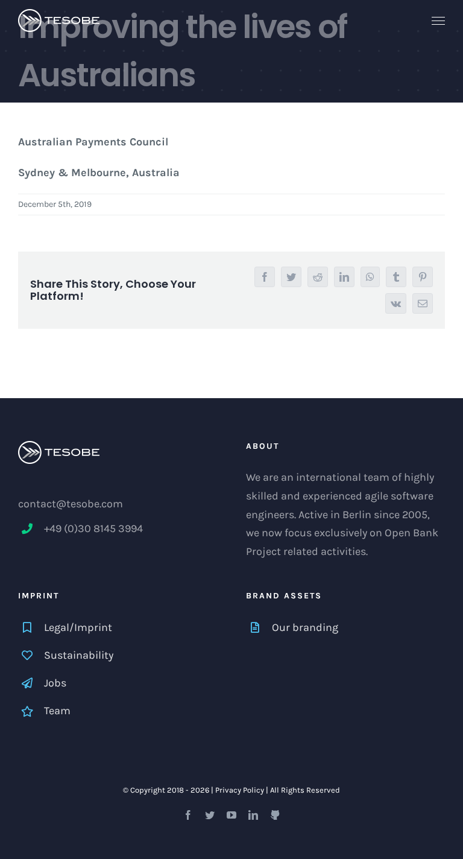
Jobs (55, 682)
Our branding (305, 627)
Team (57, 710)
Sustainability (78, 655)
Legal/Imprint (78, 627)
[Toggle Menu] (439, 21)
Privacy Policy (239, 789)
